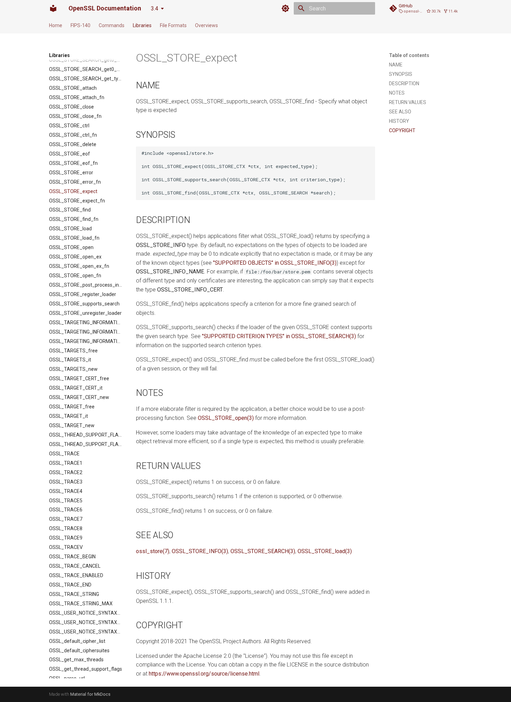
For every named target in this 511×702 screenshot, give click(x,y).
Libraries (142, 25)
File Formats (173, 25)
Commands (111, 25)
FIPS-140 (80, 25)
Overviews (206, 25)
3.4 (154, 8)
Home (55, 25)
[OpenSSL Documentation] (53, 8)
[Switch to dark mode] (285, 8)
